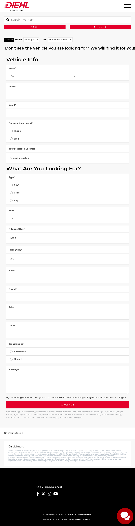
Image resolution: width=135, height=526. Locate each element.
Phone (12, 86)
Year (12, 210)
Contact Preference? (21, 123)
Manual (18, 359)
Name (12, 68)
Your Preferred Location (23, 148)
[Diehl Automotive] (16, 6)
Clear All (9, 39)
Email (12, 105)
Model (13, 289)
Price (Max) (15, 249)
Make (12, 270)
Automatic (20, 351)
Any (16, 200)
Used (17, 192)
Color (12, 325)
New (16, 184)
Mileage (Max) (17, 229)
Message (14, 369)
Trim (11, 307)
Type (12, 177)
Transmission (16, 344)
